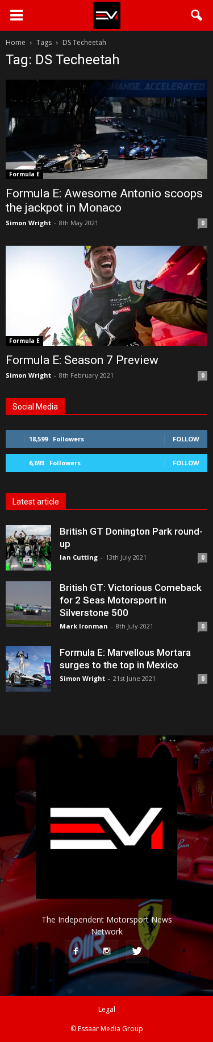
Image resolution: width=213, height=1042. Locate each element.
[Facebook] (76, 951)
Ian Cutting (79, 557)
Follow (186, 439)
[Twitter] (137, 951)
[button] (197, 15)
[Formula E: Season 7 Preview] (106, 295)
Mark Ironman (84, 626)
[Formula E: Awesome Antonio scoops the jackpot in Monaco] (106, 129)
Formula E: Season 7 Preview (82, 360)
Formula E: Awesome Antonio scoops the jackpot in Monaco (104, 200)
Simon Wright (28, 222)
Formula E (24, 174)
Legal (106, 1009)
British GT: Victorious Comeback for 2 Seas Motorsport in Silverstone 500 (131, 600)
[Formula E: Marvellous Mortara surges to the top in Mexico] (28, 669)
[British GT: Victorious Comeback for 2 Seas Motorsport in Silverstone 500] (28, 604)
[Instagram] (106, 951)
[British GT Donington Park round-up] (28, 547)
